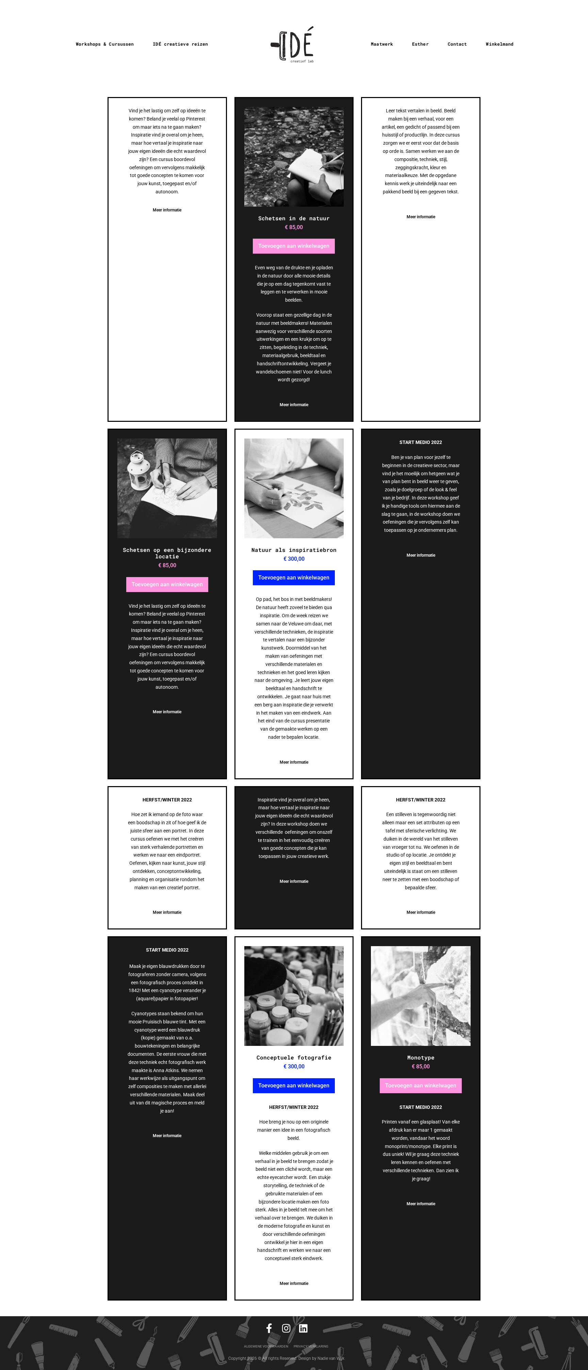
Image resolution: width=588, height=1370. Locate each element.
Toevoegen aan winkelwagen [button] (293, 246)
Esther (420, 44)
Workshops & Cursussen (105, 44)
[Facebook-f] (269, 1328)
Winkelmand (499, 44)
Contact (457, 44)
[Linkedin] (303, 1328)
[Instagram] (286, 1328)
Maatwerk (382, 44)
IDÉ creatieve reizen (180, 44)
